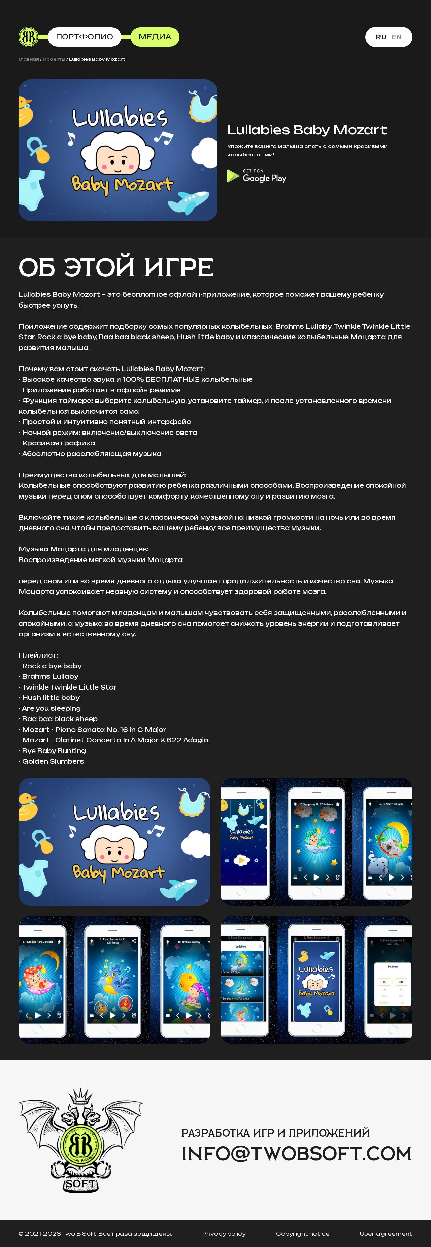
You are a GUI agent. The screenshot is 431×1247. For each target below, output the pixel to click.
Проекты (54, 59)
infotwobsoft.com (296, 1154)
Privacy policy (224, 1233)
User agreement (386, 1233)
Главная (29, 59)
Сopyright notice (303, 1233)
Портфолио (84, 37)
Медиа (155, 37)
